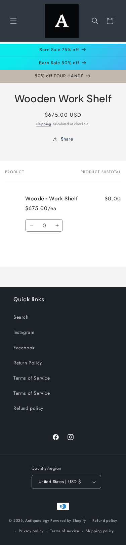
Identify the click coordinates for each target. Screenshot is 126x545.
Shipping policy (100, 531)
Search (21, 317)
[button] (13, 20)
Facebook (24, 347)
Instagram (23, 332)
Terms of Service (31, 378)
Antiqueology (37, 520)
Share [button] (67, 138)
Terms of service (64, 531)
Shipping (43, 123)
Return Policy (27, 362)
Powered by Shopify (68, 520)
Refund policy (28, 408)
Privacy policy (31, 531)
